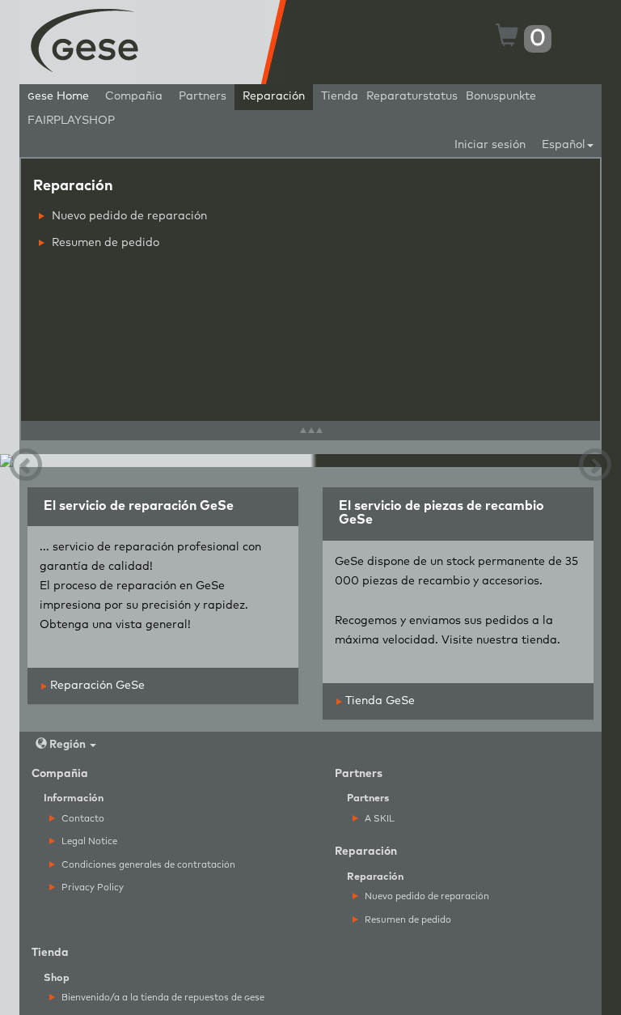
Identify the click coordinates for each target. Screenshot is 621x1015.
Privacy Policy (91, 887)
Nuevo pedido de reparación (128, 216)
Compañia (134, 96)
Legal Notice (88, 841)
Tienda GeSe (378, 701)
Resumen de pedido (104, 242)
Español (563, 145)
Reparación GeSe (96, 685)
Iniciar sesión (490, 145)
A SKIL (378, 818)
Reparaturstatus (412, 96)
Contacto (81, 818)
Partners (202, 96)
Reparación (274, 96)
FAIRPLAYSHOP (71, 120)
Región (67, 744)
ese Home (58, 96)
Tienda (339, 96)
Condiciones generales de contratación (147, 864)
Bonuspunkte (501, 96)
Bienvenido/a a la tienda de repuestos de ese (161, 997)
